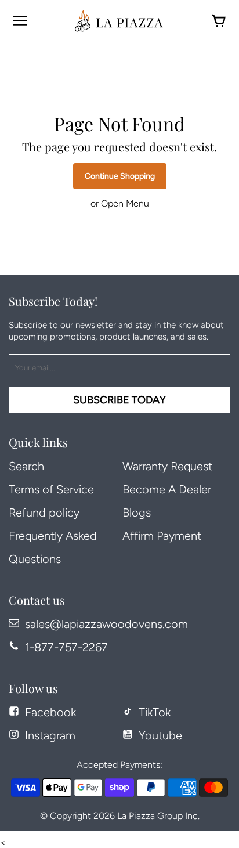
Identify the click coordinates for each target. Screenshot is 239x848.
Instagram (50, 735)
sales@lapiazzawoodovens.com (106, 624)
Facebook (50, 712)
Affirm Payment (161, 536)
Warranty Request (167, 466)
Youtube (160, 735)
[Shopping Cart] (218, 21)
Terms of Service (51, 489)
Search (26, 466)
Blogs (136, 512)
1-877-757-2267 (66, 647)
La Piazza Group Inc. (158, 815)
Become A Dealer (166, 489)
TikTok (155, 712)
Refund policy (44, 512)
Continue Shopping (120, 176)
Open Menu (125, 203)
